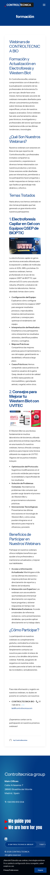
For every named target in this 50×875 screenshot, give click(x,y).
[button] (44, 5)
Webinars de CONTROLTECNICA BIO (24, 46)
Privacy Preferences (10, 870)
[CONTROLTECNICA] (19, 4)
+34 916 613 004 (15, 802)
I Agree (40, 870)
